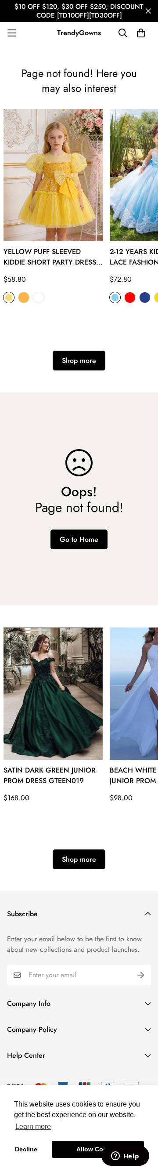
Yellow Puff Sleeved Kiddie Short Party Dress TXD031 (50, 257)
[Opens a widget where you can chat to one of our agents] (125, 1157)
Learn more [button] (33, 1126)
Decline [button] (26, 1149)
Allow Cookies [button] (97, 1149)
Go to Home (79, 539)
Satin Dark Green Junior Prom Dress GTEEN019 (50, 775)
